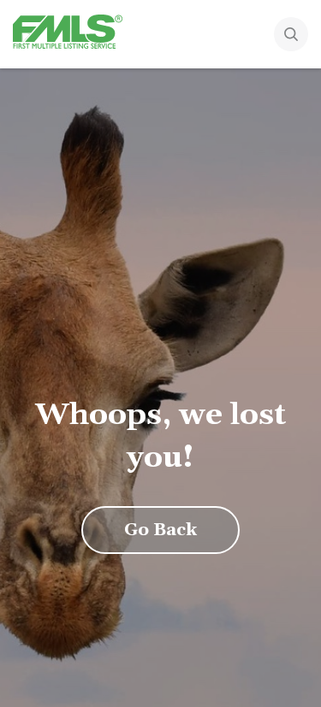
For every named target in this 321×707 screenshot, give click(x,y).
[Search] (291, 35)
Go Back (160, 530)
